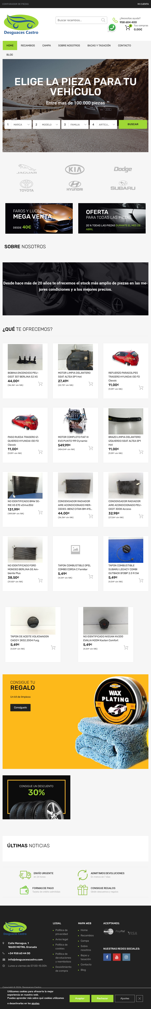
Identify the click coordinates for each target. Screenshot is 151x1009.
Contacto (124, 45)
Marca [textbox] (18, 124)
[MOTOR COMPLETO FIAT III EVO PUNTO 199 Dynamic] (75, 421)
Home (9, 45)
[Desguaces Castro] (18, 24)
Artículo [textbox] (105, 124)
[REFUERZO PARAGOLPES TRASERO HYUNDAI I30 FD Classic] (125, 357)
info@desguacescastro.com (25, 959)
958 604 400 (128, 22)
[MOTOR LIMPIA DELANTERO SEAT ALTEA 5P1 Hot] (75, 357)
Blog (9, 54)
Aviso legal (61, 939)
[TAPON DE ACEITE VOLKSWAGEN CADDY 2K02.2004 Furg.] (32, 621)
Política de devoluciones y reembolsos (63, 957)
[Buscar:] (81, 20)
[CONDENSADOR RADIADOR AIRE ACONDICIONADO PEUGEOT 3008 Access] (125, 485)
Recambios (28, 45)
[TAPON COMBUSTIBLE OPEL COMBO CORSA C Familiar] (75, 549)
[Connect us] (107, 957)
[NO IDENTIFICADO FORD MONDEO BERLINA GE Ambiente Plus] (25, 550)
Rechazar (102, 998)
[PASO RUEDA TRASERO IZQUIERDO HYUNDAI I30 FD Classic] (25, 421)
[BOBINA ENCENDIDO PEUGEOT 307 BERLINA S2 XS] (25, 357)
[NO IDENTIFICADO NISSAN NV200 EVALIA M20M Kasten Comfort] (105, 621)
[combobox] (18, 124)
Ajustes (124, 998)
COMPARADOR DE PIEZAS (15, 4)
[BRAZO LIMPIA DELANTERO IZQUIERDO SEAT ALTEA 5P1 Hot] (125, 421)
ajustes (35, 1003)
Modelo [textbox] (47, 124)
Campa (46, 45)
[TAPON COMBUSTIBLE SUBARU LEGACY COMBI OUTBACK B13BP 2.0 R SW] (125, 550)
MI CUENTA (143, 4)
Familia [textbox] (75, 124)
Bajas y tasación (99, 45)
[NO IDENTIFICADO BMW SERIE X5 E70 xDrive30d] (25, 485)
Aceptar (79, 998)
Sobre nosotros (69, 45)
